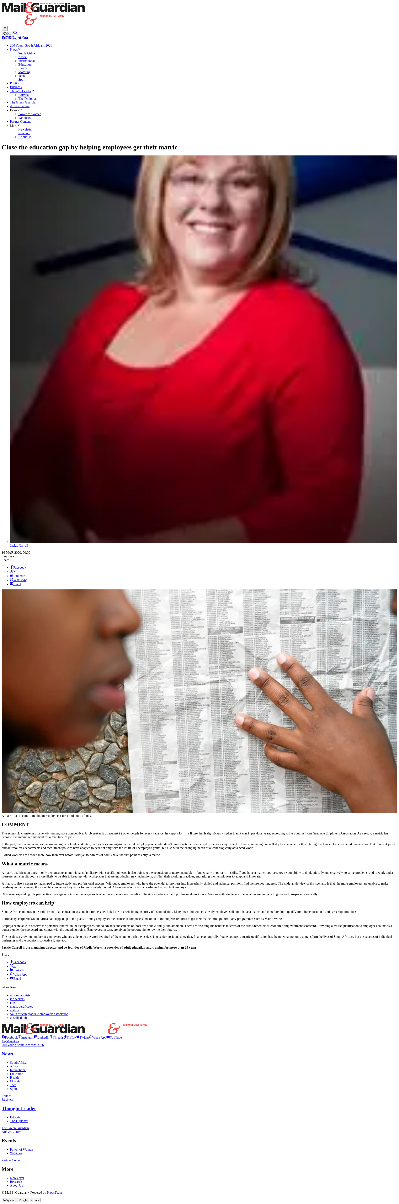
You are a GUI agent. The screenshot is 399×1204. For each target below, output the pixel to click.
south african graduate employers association (39, 1014)
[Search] (15, 34)
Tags (5, 1041)
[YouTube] (26, 38)
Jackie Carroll (19, 545)
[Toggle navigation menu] (5, 28)
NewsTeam (54, 1192)
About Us (16, 1185)
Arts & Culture (11, 1132)
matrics (14, 1010)
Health (14, 1077)
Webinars (16, 1153)
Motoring (16, 1081)
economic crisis (20, 995)
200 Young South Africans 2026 (23, 1045)
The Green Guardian (15, 1128)
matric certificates (21, 1006)
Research (16, 1181)
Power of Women (21, 1149)
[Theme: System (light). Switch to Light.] (7, 34)
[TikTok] (16, 38)
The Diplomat (19, 1121)
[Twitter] (20, 38)
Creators (13, 1041)
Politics (6, 1096)
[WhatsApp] (23, 38)
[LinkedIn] (10, 38)
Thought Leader (19, 1108)
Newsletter (17, 1178)
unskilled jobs (19, 1017)
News (7, 1053)
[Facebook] (3, 38)
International (18, 1070)
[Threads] (13, 38)
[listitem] (10, 1037)
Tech (13, 1085)
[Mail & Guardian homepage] (199, 14)
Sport (13, 1089)
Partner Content (12, 1160)
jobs (12, 1002)
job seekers (17, 999)
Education (16, 1074)
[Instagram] (6, 38)
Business (7, 1099)
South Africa (18, 1062)
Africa (14, 1066)
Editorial (15, 1117)
